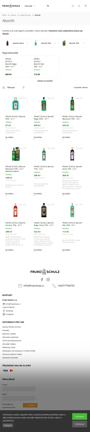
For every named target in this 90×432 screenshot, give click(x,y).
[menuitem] (29, 6)
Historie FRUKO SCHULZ (11, 327)
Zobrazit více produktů (45, 81)
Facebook (42, 279)
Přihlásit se (31, 406)
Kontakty (5, 330)
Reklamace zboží (8, 347)
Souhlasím (79, 416)
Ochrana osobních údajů (12, 354)
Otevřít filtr (8, 87)
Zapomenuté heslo (8, 407)
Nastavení (8, 425)
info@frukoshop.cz (34, 285)
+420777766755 (66, 285)
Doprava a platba (9, 334)
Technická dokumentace (11, 340)
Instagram (48, 279)
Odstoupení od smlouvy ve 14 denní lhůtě (18, 351)
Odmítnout (79, 424)
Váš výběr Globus (9, 344)
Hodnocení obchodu (10, 358)
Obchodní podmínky (10, 337)
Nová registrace (7, 404)
